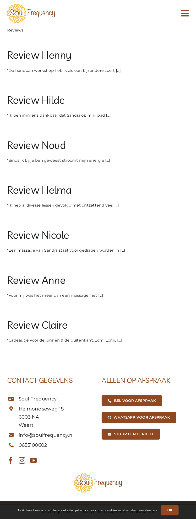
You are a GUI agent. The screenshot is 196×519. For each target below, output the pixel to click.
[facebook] (10, 460)
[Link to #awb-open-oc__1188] (185, 13)
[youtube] (33, 460)
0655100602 (33, 445)
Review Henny (39, 54)
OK (169, 510)
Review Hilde (36, 99)
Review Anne (36, 280)
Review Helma (39, 189)
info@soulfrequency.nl (46, 435)
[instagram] (22, 460)
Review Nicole (38, 234)
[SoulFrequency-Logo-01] (31, 5)
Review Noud (36, 145)
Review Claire (37, 324)
